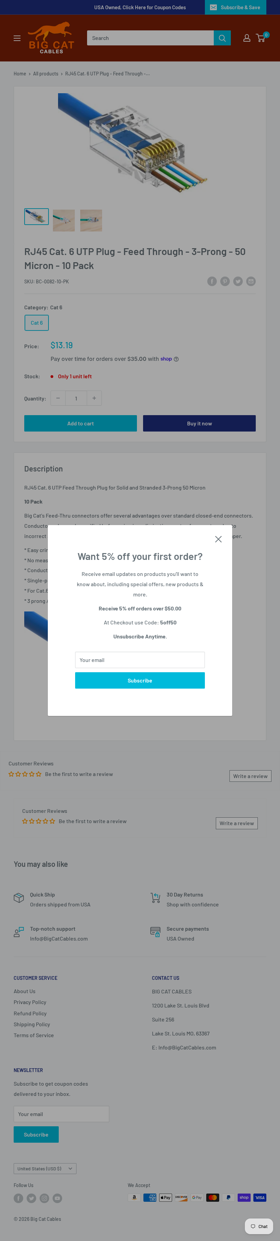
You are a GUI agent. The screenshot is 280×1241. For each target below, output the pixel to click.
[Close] (218, 538)
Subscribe (140, 680)
